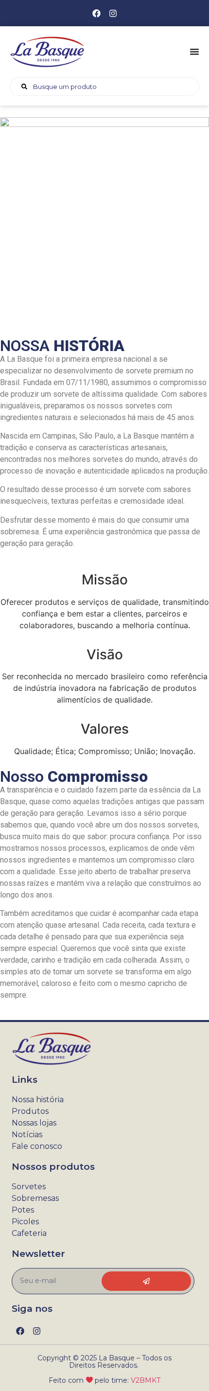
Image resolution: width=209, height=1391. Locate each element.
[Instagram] (112, 13)
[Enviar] (146, 1281)
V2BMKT (145, 1379)
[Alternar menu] (194, 51)
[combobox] (104, 86)
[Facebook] (96, 13)
